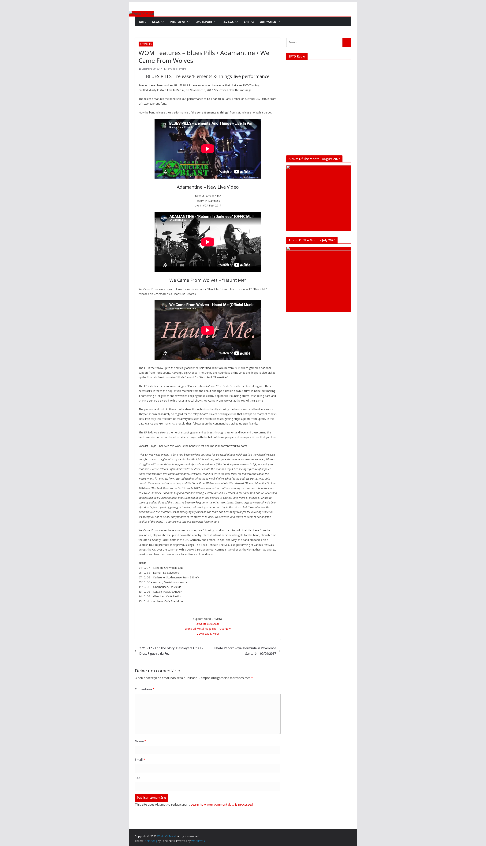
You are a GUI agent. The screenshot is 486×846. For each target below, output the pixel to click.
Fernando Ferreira (176, 68)
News (156, 22)
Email (140, 760)
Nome (140, 741)
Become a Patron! (207, 623)
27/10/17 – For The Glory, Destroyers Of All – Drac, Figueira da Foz (171, 651)
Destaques (145, 44)
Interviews (177, 22)
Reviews (228, 22)
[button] (162, 21)
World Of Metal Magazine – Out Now (208, 628)
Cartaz (249, 22)
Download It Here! (207, 633)
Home (142, 22)
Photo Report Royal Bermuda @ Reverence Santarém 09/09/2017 (245, 651)
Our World (268, 22)
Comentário (144, 689)
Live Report (204, 22)
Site (137, 778)
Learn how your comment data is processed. (222, 804)
